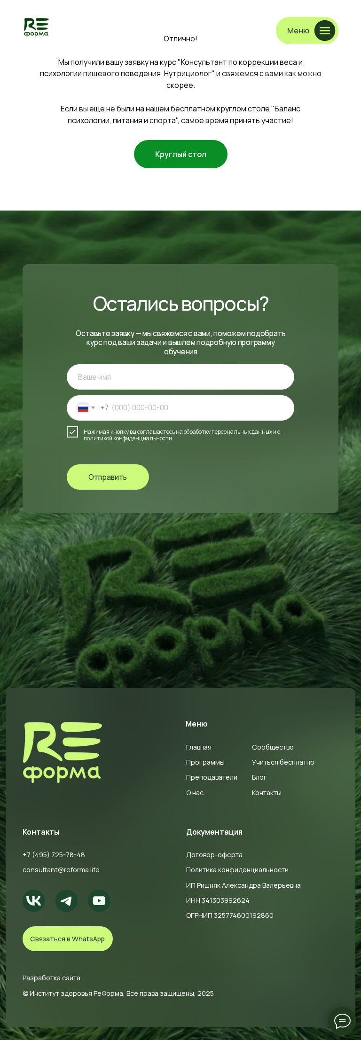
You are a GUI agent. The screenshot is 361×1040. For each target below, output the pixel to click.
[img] (37, 27)
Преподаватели (211, 777)
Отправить (107, 477)
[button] (307, 30)
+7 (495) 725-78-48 (54, 854)
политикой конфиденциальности (128, 438)
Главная (199, 747)
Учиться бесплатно (283, 762)
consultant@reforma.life (61, 869)
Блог (259, 777)
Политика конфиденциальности (237, 869)
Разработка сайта (51, 977)
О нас (195, 792)
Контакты (267, 792)
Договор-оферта (214, 854)
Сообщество (273, 747)
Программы (205, 762)
